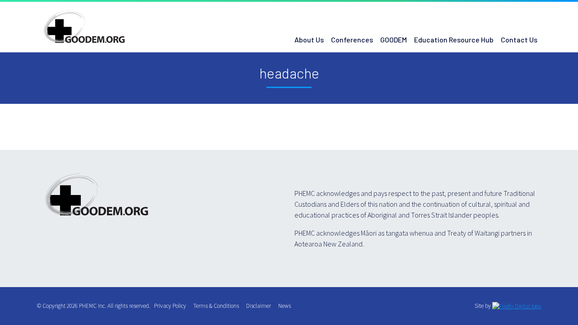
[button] (507, 10)
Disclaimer (260, 306)
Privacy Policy (172, 306)
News (286, 306)
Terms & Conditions (217, 306)
